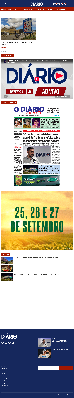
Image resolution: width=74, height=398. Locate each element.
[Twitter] (62, 4)
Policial (3, 383)
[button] (54, 4)
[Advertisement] (37, 291)
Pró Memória (4, 385)
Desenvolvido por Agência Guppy (65, 394)
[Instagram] (59, 4)
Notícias (3, 381)
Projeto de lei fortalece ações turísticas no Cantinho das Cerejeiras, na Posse (36, 257)
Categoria (4, 368)
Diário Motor (4, 373)
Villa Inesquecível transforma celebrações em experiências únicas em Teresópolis (37, 274)
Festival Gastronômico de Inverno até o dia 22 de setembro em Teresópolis (35, 266)
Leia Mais (3, 47)
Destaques (4, 371)
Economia (4, 378)
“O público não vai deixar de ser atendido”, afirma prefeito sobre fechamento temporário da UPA (59, 340)
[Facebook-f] (57, 4)
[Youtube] (65, 4)
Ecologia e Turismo (6, 376)
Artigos (3, 366)
